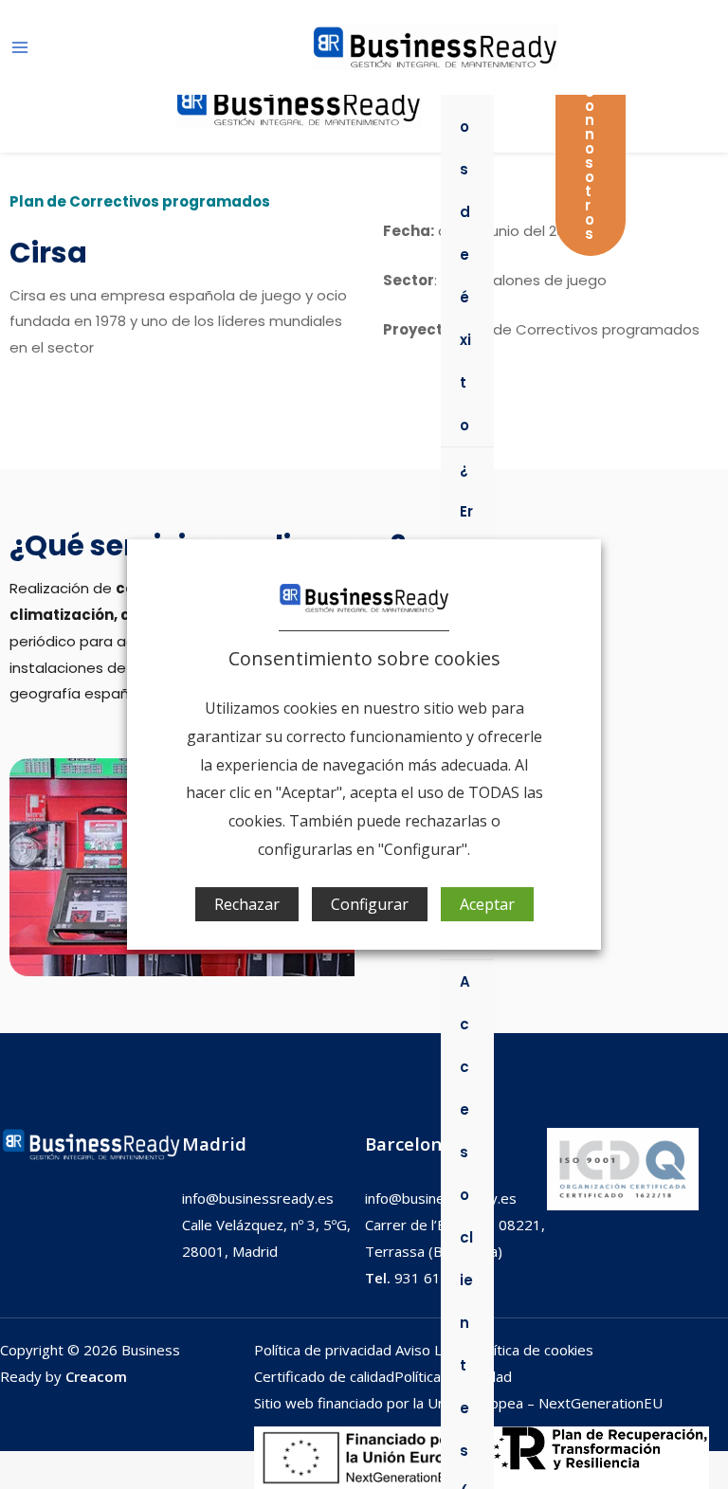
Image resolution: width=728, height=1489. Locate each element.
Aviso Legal (432, 1349)
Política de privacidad (324, 1349)
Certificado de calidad (324, 1376)
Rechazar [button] (247, 904)
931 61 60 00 (423, 1277)
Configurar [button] (370, 904)
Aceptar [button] (487, 904)
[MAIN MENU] (20, 47)
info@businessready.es (258, 1198)
